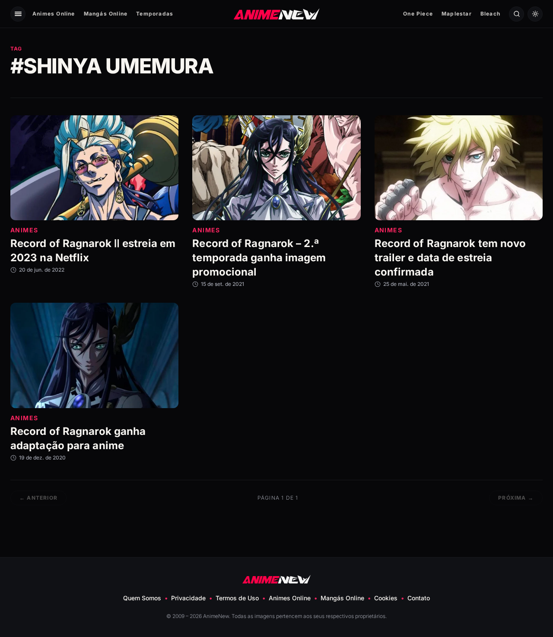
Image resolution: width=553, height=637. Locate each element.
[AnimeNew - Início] (277, 13)
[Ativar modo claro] (535, 14)
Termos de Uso (237, 598)
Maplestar (457, 13)
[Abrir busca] (516, 14)
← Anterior (38, 497)
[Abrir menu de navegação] (17, 14)
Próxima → (516, 497)
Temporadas (154, 13)
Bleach (490, 13)
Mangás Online (106, 13)
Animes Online (53, 13)
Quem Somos (142, 598)
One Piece (418, 13)
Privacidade (188, 598)
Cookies (385, 598)
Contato (418, 598)
